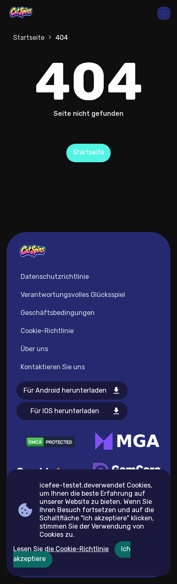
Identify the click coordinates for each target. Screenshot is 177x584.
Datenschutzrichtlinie (55, 277)
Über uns (34, 349)
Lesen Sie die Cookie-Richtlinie (61, 549)
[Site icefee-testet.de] (21, 13)
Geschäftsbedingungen (58, 313)
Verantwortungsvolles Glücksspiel (73, 295)
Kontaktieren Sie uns (53, 367)
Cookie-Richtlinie (47, 331)
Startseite (28, 37)
